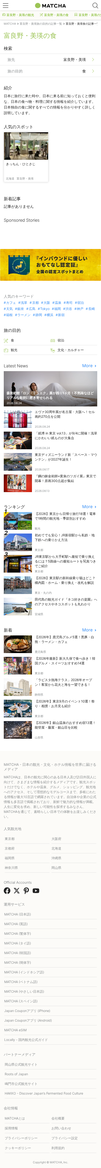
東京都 (10, 839)
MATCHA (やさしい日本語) (24, 991)
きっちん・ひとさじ (20, 164)
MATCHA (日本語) (17, 914)
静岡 (38, 315)
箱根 (9, 315)
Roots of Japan (16, 1074)
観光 (14, 350)
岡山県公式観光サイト (21, 1064)
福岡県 (10, 858)
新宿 (61, 315)
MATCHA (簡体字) (17, 962)
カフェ (11, 302)
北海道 (56, 848)
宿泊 (80, 302)
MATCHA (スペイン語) (21, 1001)
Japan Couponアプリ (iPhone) (27, 1011)
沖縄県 (56, 858)
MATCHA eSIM (15, 1030)
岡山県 (56, 868)
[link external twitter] (17, 892)
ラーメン (24, 315)
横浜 (50, 315)
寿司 (69, 302)
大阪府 (56, 839)
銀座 (20, 308)
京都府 (10, 848)
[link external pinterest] (27, 892)
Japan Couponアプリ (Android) (28, 1020)
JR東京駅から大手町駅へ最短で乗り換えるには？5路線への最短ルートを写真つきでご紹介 (65, 561)
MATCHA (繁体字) (17, 933)
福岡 (57, 308)
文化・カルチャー (71, 350)
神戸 (80, 308)
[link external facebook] (8, 892)
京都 (35, 302)
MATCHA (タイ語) (17, 943)
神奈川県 (11, 868)
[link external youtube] (37, 892)
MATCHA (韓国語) (17, 953)
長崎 (91, 308)
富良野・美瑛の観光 (20, 15)
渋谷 (69, 308)
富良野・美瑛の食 (56, 15)
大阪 (46, 302)
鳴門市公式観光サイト (21, 1084)
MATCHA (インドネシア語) (24, 972)
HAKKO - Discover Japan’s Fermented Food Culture (44, 1093)
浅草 (24, 302)
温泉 (58, 302)
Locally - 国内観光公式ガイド (26, 1040)
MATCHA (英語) (16, 924)
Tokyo (45, 308)
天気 (9, 308)
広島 (32, 308)
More (88, 365)
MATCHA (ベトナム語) (21, 982)
